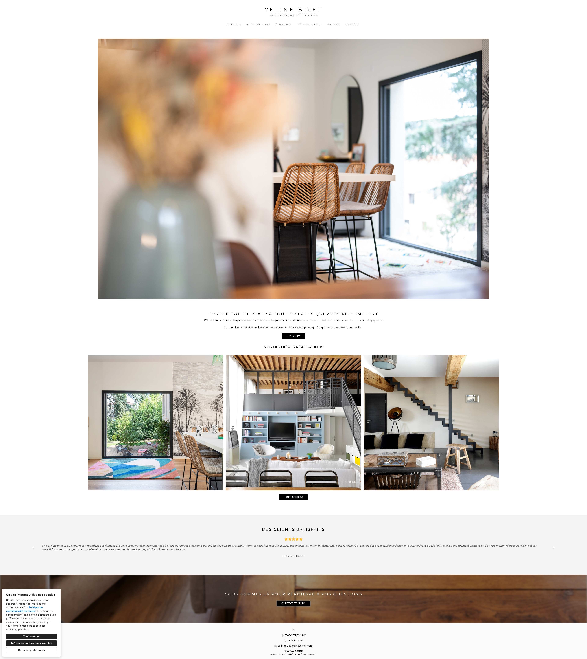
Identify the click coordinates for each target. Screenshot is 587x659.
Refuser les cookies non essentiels (31, 643)
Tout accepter (31, 636)
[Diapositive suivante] (553, 547)
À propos (284, 24)
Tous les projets (293, 496)
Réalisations (258, 24)
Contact (352, 24)
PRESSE (333, 24)
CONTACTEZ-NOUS (293, 603)
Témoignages (310, 24)
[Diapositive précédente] (33, 547)
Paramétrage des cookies (306, 654)
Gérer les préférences (31, 650)
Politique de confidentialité (281, 654)
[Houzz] (293, 630)
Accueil (234, 24)
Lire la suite (293, 336)
